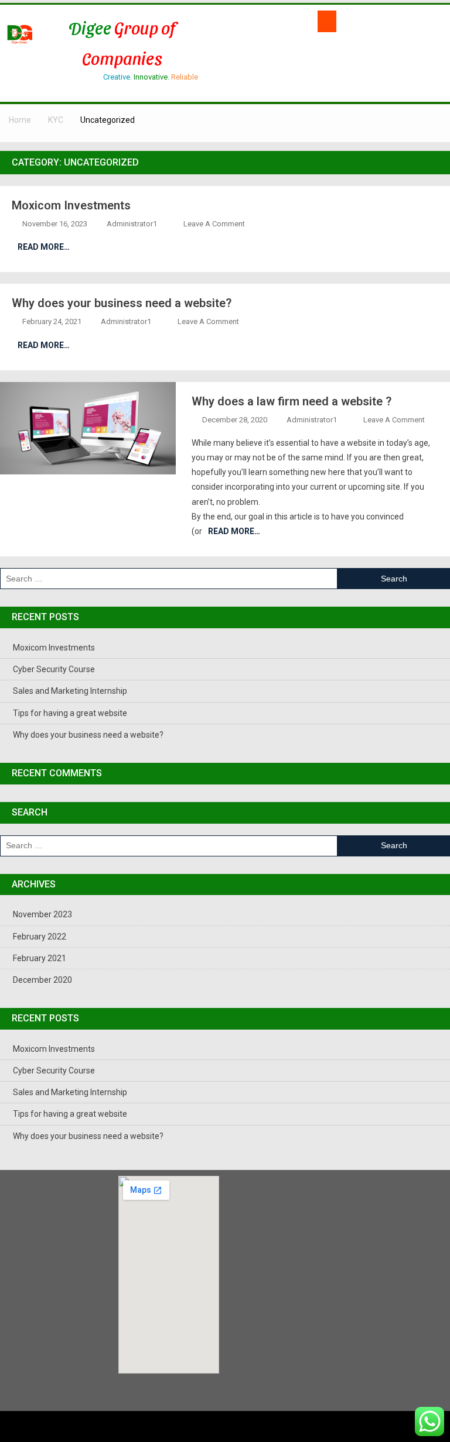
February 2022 (39, 936)
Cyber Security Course (54, 669)
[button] (327, 21)
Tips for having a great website (70, 713)
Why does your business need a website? (121, 303)
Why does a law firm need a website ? (291, 401)
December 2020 (42, 980)
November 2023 (42, 914)
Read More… (44, 247)
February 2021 (39, 958)
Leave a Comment (214, 223)
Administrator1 (132, 223)
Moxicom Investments (71, 205)
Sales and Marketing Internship (70, 691)
